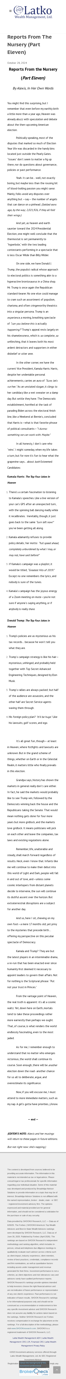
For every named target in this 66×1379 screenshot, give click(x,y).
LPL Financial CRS (35, 1342)
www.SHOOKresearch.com (23, 1328)
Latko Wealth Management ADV (27, 1338)
